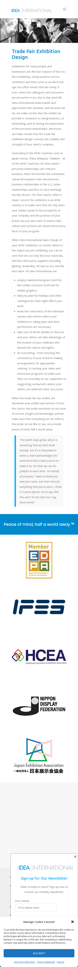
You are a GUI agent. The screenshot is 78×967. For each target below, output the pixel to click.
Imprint (60, 962)
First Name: (22, 901)
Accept (39, 953)
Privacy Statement (46, 962)
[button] (72, 922)
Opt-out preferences (24, 962)
